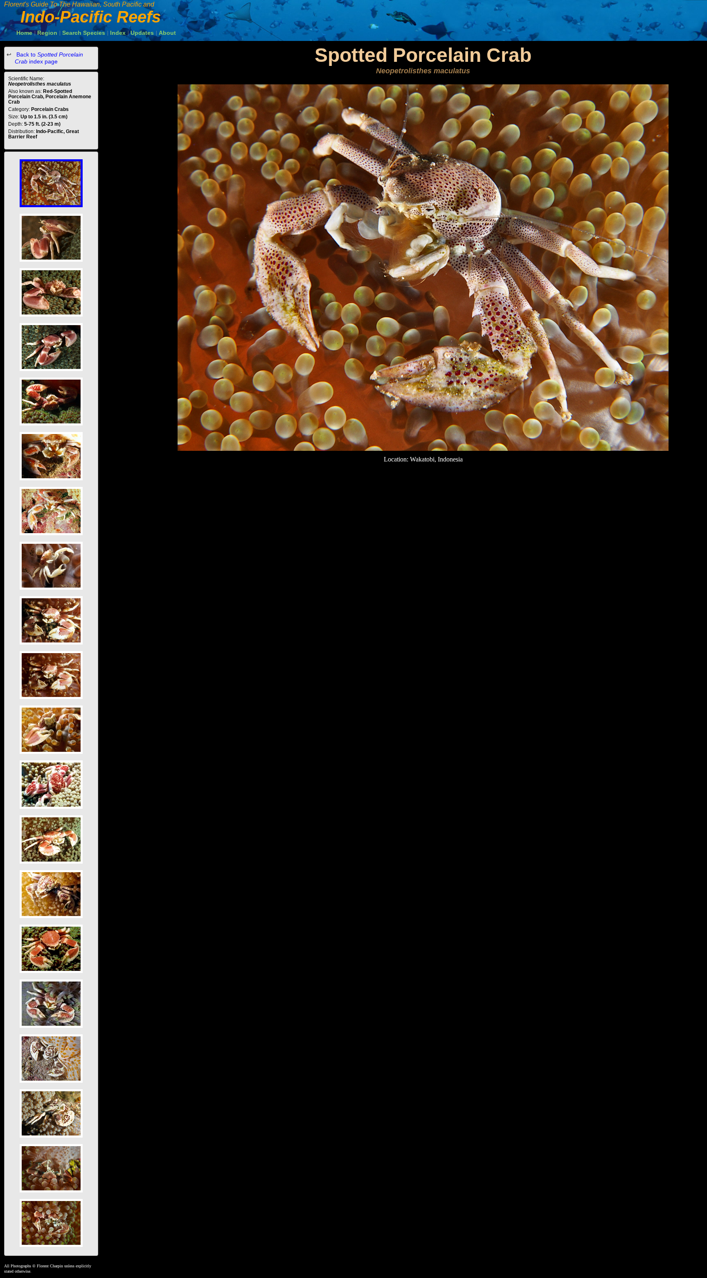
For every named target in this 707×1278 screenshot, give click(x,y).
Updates (142, 32)
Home (24, 32)
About (167, 32)
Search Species (83, 32)
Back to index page (49, 58)
